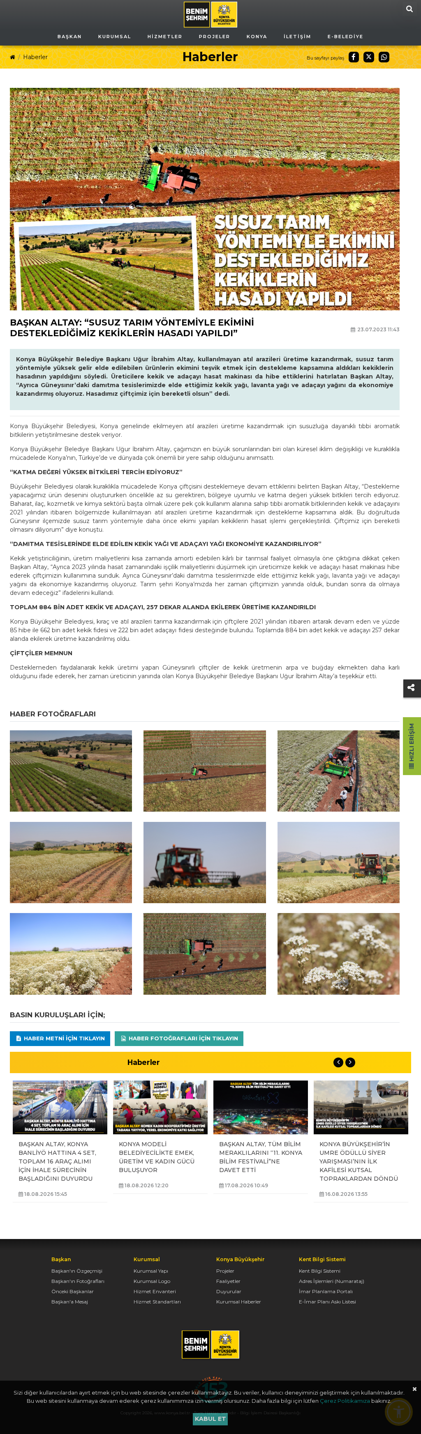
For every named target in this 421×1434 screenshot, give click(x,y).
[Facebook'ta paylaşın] (354, 57)
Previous (338, 1062)
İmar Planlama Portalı (326, 1291)
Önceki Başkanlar (72, 1291)
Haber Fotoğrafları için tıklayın (182, 1038)
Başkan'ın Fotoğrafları (77, 1281)
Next (350, 1062)
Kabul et (210, 1419)
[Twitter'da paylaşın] (368, 57)
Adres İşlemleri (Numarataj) (331, 1281)
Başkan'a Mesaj (69, 1302)
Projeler (225, 1271)
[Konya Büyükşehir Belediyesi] (210, 14)
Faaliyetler (228, 1281)
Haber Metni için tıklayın (63, 1038)
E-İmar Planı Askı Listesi (327, 1302)
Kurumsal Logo (152, 1281)
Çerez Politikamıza (345, 1400)
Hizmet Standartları (157, 1302)
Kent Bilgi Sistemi (319, 1271)
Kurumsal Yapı (151, 1271)
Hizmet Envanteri (155, 1291)
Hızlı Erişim (411, 743)
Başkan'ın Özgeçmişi (76, 1271)
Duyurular (228, 1291)
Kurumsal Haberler (238, 1302)
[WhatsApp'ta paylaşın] (384, 57)
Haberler (35, 57)
